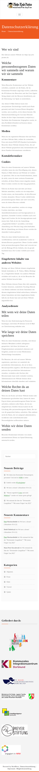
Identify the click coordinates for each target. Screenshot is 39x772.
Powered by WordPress (11, 766)
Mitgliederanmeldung (23, 769)
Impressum (11, 769)
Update (8, 592)
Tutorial (8, 587)
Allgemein (9, 572)
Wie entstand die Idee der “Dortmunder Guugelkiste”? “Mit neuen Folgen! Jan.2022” (18, 540)
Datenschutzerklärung (27, 766)
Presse (8, 577)
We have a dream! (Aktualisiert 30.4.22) (18, 488)
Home (4, 31)
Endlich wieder (15, 483)
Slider (8, 582)
